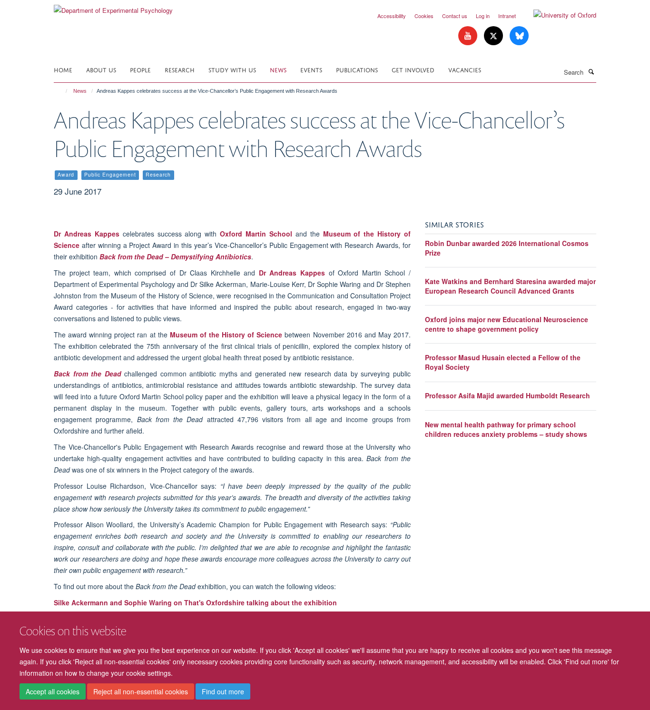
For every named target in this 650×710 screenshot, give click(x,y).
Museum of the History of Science (226, 334)
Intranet (507, 16)
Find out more (223, 691)
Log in (483, 16)
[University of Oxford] (557, 15)
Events (311, 69)
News (278, 69)
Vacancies (464, 69)
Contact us (454, 16)
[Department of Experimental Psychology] (113, 6)
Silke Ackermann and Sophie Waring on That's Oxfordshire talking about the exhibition (195, 602)
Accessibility (391, 16)
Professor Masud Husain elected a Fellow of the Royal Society (503, 362)
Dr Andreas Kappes (86, 233)
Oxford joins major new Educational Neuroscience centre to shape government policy (506, 324)
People (140, 69)
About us (101, 69)
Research (180, 69)
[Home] (62, 91)
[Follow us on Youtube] (468, 35)
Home (63, 69)
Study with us (232, 69)
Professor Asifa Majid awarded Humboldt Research (507, 395)
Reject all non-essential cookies (140, 691)
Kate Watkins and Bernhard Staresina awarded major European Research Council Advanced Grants (510, 286)
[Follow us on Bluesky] (519, 35)
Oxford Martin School (256, 233)
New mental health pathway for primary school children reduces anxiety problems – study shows (506, 429)
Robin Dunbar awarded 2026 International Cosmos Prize (507, 247)
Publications (357, 69)
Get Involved (413, 69)
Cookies (423, 16)
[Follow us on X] (494, 35)
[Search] (591, 71)
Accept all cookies (52, 691)
